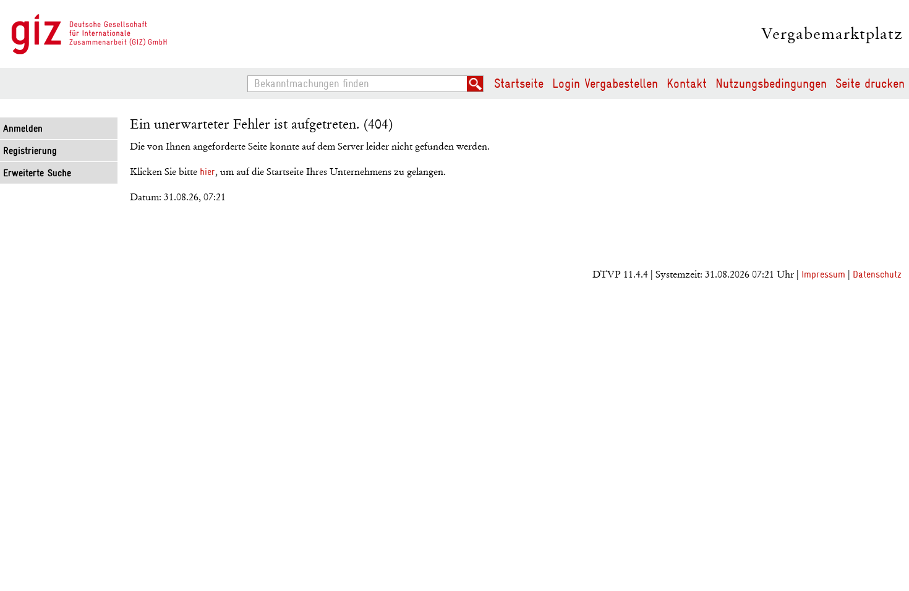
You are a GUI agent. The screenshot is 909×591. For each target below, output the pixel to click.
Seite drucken (870, 83)
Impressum (823, 274)
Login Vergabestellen (605, 83)
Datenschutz (877, 274)
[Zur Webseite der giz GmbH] (89, 34)
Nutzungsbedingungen (771, 83)
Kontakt (687, 83)
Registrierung (30, 150)
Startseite (519, 83)
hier (207, 171)
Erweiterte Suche (37, 173)
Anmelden (23, 128)
